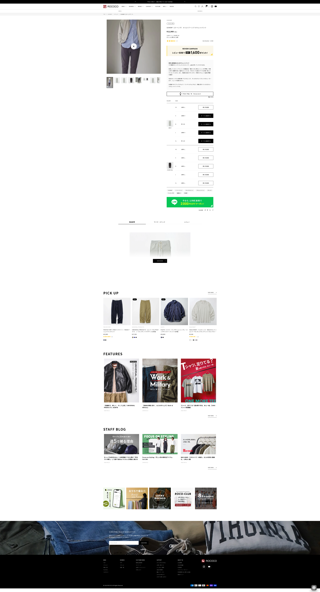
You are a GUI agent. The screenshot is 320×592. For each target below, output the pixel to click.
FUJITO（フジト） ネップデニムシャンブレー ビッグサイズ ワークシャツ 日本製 (174, 330)
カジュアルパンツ (189, 190)
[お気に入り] (199, 6)
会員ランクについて (140, 567)
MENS (123, 6)
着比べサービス (160, 572)
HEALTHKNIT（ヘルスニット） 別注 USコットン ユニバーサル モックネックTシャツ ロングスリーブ (203, 331)
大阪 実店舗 (180, 565)
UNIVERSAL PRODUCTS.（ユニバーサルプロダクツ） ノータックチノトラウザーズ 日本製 (145, 330)
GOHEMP (110, 14)
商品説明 (132, 222)
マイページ (138, 565)
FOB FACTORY (107, 327)
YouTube (105, 569)
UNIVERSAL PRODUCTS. (138, 327)
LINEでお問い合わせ (161, 577)
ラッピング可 (171, 23)
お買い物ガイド (160, 565)
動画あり (179, 193)
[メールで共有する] (212, 210)
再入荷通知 (206, 107)
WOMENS (131, 6)
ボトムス (116, 14)
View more (160, 261)
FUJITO (162, 327)
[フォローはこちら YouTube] (216, 6)
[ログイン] (202, 6)
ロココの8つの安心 (161, 562)
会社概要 (180, 562)
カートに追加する (206, 116)
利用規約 (180, 567)
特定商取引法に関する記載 (184, 572)
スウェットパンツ (200, 190)
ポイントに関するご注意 (172, 37)
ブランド (105, 565)
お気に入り (138, 569)
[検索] (195, 6)
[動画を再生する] (134, 46)
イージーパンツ (178, 190)
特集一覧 (105, 567)
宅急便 (185, 193)
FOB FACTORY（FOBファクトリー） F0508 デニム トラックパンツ (116, 330)
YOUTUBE (157, 6)
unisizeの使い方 (160, 574)
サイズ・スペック (159, 222)
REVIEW (172, 6)
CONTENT (148, 6)
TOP (104, 14)
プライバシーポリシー (183, 569)
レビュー (187, 222)
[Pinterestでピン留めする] (207, 210)
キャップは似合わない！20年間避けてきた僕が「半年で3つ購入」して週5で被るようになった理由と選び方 (121, 458)
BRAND (140, 6)
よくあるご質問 (160, 567)
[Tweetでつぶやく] (210, 210)
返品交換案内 (160, 569)
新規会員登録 (139, 562)
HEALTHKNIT (192, 327)
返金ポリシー (181, 574)
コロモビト (106, 572)
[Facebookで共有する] (205, 210)
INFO (164, 6)
